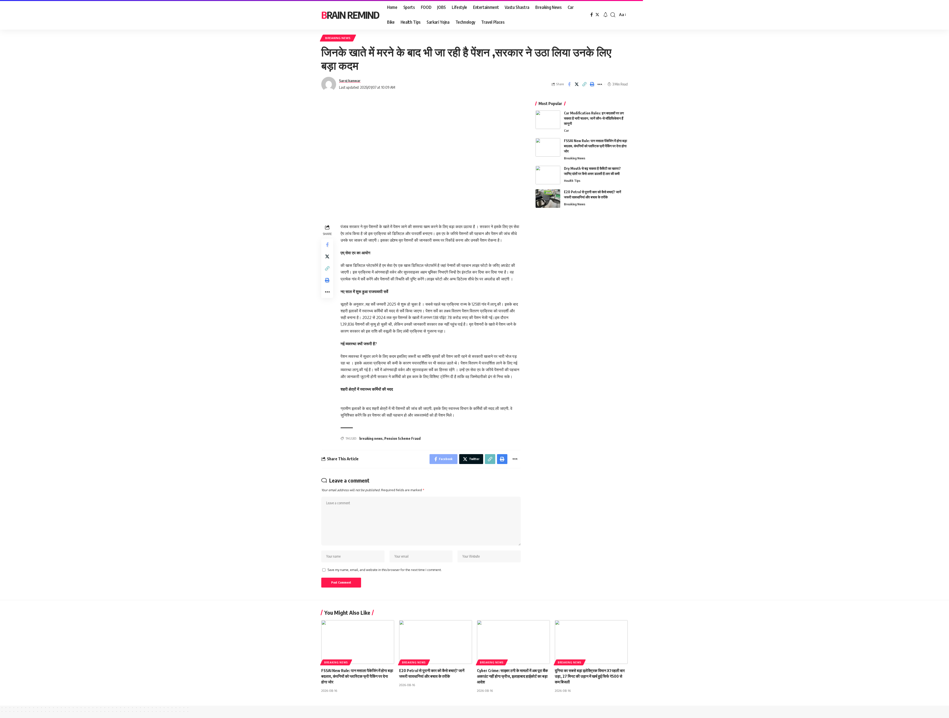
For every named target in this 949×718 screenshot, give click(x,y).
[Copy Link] (584, 84)
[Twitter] (597, 14)
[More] (599, 84)
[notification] (605, 15)
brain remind (350, 15)
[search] (612, 15)
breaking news (371, 438)
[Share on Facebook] (569, 84)
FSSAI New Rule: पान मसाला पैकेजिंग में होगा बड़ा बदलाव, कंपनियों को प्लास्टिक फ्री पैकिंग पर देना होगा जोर (595, 146)
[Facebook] (591, 14)
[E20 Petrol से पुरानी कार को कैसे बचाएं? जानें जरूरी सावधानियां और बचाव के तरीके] (548, 198)
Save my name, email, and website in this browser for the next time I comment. (384, 570)
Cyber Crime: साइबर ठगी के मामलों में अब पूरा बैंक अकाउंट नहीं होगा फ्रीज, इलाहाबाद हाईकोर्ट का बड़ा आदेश (512, 676)
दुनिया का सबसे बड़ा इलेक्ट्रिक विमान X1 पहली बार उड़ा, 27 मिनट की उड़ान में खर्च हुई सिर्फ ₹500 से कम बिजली (590, 676)
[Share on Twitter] (576, 84)
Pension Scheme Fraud (402, 438)
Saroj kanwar (350, 80)
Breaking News (338, 38)
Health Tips (572, 181)
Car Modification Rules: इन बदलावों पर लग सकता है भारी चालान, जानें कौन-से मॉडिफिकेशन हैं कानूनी (594, 118)
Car (566, 130)
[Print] (592, 84)
